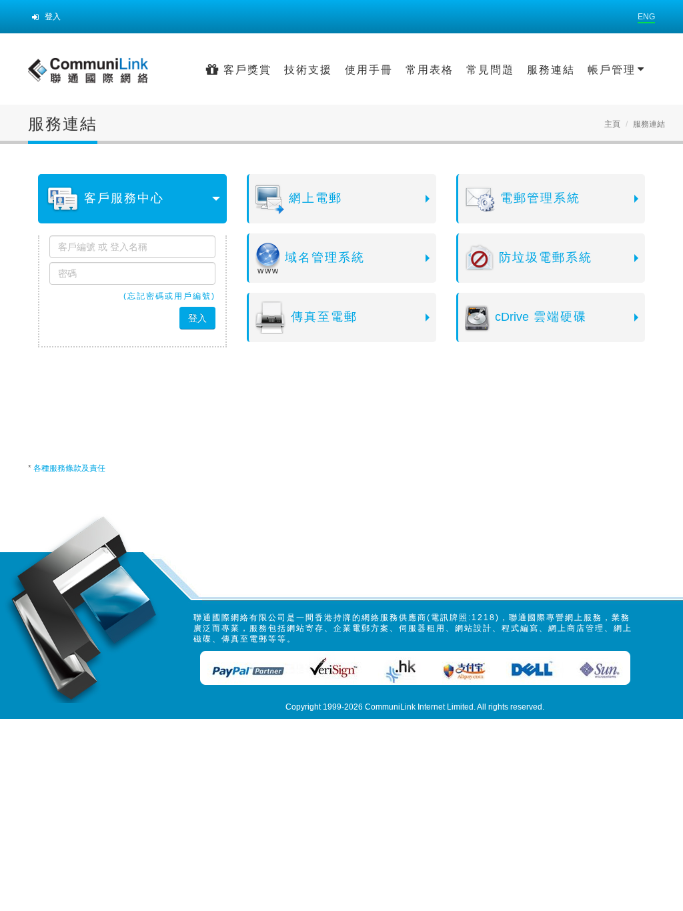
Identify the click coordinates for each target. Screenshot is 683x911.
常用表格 (430, 69)
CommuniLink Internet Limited (419, 707)
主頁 (612, 124)
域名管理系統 (322, 257)
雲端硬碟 (541, 316)
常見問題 (490, 69)
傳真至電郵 (322, 316)
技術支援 (308, 69)
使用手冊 (369, 69)
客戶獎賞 (245, 69)
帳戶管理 (614, 69)
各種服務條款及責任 (69, 468)
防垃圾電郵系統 (543, 257)
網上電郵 (313, 198)
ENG (646, 16)
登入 (52, 16)
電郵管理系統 (538, 198)
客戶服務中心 (121, 198)
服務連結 (551, 69)
